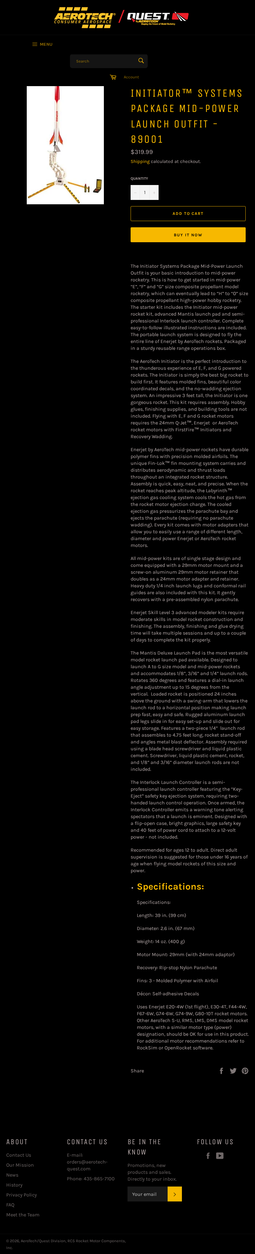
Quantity (139, 178)
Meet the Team (22, 1215)
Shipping (140, 161)
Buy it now (188, 235)
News (12, 1175)
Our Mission (20, 1165)
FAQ (10, 1205)
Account (131, 77)
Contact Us (18, 1155)
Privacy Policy (21, 1195)
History (14, 1185)
